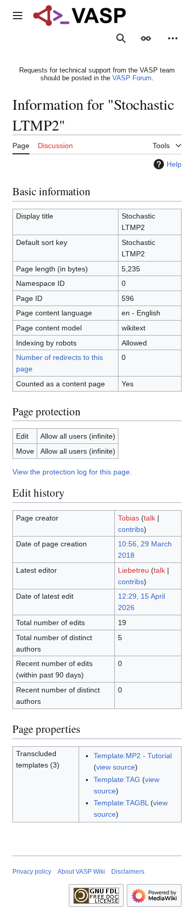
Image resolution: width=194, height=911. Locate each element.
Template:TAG (117, 779)
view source (115, 767)
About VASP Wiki (81, 871)
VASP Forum (132, 78)
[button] (17, 15)
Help (174, 164)
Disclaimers (127, 871)
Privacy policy (31, 871)
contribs (131, 529)
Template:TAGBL (121, 803)
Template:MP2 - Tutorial (133, 755)
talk (149, 518)
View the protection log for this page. (72, 472)
